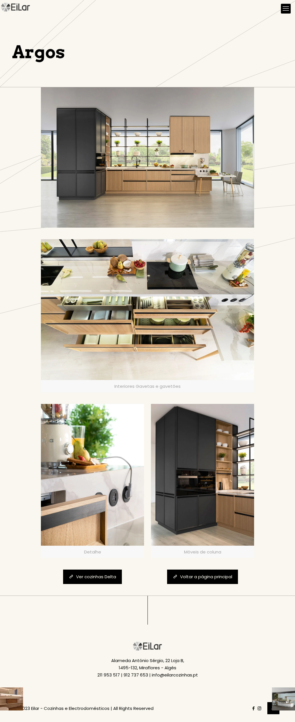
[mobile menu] (286, 9)
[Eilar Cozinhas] (15, 8)
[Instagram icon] (259, 708)
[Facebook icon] (253, 708)
